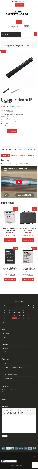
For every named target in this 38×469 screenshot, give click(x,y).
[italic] (17, 410)
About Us (5, 344)
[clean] (23, 410)
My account (6, 334)
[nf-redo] (22, 413)
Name (4, 392)
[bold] (14, 410)
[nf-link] (7, 413)
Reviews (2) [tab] (30, 155)
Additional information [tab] (18, 155)
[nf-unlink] (11, 413)
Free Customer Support (10, 374)
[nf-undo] (18, 413)
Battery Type (22, 149)
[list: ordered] (27, 410)
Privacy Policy (8, 378)
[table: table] (14, 413)
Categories (8, 34)
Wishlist (5, 352)
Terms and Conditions (10, 382)
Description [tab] (5, 155)
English (6, 461)
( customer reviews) (15, 106)
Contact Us (6, 348)
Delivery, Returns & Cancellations (13, 367)
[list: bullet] (30, 410)
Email (4, 399)
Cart (5, 337)
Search (26, 27)
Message (5, 406)
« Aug (3, 323)
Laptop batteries (31, 149)
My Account (20, 4)
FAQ (5, 363)
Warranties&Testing (9, 371)
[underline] (20, 410)
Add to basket (12, 131)
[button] (35, 34)
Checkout (7, 341)
